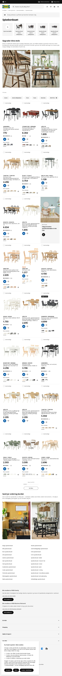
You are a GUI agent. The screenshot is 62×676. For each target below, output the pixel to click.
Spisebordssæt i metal (36, 564)
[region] (20, 658)
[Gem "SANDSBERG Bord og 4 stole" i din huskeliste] (8, 139)
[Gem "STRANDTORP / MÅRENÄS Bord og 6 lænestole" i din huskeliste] (27, 139)
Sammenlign (8, 103)
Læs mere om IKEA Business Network (11, 609)
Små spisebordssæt (36, 551)
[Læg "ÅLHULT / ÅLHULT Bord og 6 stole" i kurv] (23, 187)
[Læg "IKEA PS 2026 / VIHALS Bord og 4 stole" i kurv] (42, 182)
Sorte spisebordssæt (36, 554)
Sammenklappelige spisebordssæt (39, 548)
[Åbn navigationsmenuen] (58, 6)
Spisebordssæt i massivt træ (38, 561)
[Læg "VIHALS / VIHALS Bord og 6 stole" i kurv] (4, 468)
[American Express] (42, 648)
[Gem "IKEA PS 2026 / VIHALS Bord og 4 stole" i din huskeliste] (46, 182)
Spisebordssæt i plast (36, 567)
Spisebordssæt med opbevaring (39, 576)
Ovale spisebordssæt (7, 570)
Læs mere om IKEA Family (8, 596)
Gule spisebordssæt (7, 561)
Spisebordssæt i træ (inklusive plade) (40, 573)
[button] (16, 69)
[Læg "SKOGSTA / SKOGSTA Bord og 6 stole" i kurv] (4, 233)
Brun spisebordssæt (7, 551)
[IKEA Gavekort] (47, 648)
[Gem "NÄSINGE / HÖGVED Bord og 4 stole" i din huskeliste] (27, 374)
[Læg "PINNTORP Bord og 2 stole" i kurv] (23, 275)
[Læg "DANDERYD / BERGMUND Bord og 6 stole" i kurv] (42, 325)
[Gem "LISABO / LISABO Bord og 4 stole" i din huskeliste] (46, 468)
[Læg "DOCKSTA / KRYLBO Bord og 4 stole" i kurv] (23, 468)
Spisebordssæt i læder (36, 558)
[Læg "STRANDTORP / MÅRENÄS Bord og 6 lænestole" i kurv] (23, 139)
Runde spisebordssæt (36, 545)
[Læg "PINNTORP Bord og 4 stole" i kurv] (4, 281)
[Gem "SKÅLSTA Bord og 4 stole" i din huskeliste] (46, 140)
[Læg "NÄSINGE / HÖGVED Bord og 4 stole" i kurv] (23, 374)
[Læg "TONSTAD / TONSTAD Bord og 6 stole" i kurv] (42, 422)
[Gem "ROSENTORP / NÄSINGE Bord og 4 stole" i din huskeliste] (8, 374)
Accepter (8, 670)
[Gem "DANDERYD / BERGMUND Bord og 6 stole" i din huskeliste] (46, 325)
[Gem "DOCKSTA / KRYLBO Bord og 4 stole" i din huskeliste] (27, 468)
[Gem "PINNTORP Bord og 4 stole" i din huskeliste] (8, 281)
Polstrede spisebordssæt (8, 573)
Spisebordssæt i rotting (37, 570)
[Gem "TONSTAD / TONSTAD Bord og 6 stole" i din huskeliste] (46, 422)
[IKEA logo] (6, 6)
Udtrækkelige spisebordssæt (38, 579)
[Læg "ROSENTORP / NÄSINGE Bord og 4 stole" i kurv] (4, 374)
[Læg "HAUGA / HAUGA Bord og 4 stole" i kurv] (4, 327)
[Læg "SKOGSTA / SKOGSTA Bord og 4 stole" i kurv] (42, 280)
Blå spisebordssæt (7, 548)
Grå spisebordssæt (7, 554)
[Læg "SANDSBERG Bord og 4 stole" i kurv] (4, 139)
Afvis (16, 670)
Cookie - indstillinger (27, 670)
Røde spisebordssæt (7, 579)
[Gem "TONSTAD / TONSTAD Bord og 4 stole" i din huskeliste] (8, 185)
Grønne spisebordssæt (8, 558)
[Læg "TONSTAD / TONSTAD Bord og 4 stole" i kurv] (4, 185)
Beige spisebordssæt (7, 545)
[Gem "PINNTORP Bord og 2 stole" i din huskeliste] (27, 275)
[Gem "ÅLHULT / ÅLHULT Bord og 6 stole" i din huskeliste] (27, 187)
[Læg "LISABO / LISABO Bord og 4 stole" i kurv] (42, 468)
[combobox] (27, 7)
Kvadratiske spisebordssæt (9, 567)
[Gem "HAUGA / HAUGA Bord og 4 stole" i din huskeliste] (8, 327)
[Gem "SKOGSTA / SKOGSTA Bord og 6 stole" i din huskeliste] (8, 233)
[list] (31, 29)
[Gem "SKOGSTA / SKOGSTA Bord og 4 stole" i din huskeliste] (46, 280)
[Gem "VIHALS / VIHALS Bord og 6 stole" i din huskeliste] (8, 468)
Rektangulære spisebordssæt (9, 576)
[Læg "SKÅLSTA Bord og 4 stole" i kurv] (42, 140)
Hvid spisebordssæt (7, 564)
